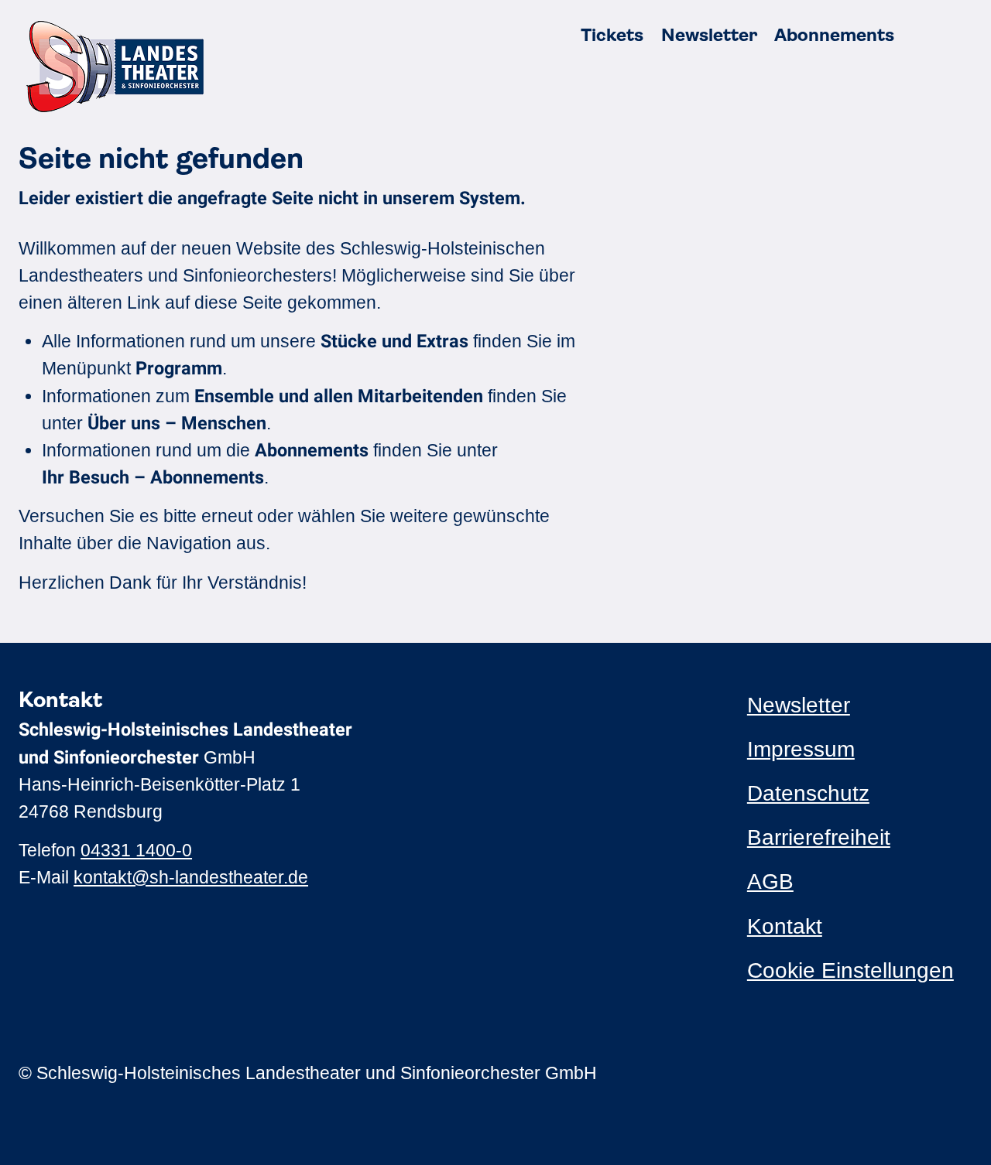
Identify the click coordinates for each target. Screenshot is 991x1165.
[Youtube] (812, 1073)
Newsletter (709, 35)
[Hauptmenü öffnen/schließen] (954, 35)
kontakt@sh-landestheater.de (191, 877)
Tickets (612, 35)
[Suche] (918, 35)
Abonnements (834, 35)
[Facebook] (784, 1073)
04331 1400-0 (136, 850)
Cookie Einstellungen (850, 970)
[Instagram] (755, 1073)
